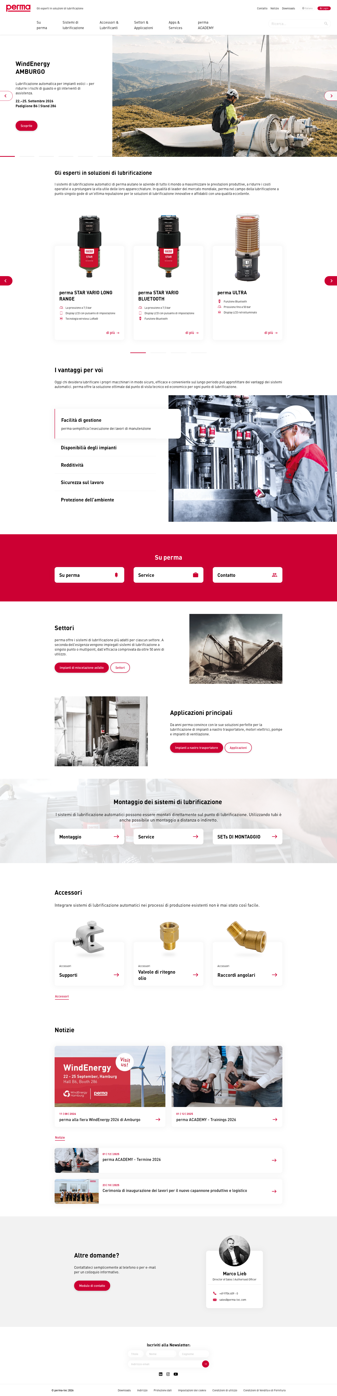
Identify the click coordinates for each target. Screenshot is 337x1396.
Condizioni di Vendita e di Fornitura (264, 1390)
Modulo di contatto (92, 1285)
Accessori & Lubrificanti (109, 25)
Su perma (42, 25)
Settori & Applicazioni (143, 25)
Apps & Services (175, 25)
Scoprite (26, 125)
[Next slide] (330, 96)
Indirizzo (142, 1390)
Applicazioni (238, 747)
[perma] (18, 8)
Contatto (262, 8)
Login (325, 8)
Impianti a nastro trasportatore (196, 747)
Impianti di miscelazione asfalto (82, 667)
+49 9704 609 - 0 (228, 1293)
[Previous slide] (6, 96)
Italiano (309, 8)
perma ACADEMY (206, 25)
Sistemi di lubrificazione (73, 25)
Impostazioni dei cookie (192, 1390)
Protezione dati (163, 1390)
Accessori (62, 996)
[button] (7, 156)
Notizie (274, 8)
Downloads (288, 8)
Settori (120, 667)
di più (110, 332)
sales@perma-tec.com (232, 1299)
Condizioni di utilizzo (224, 1390)
